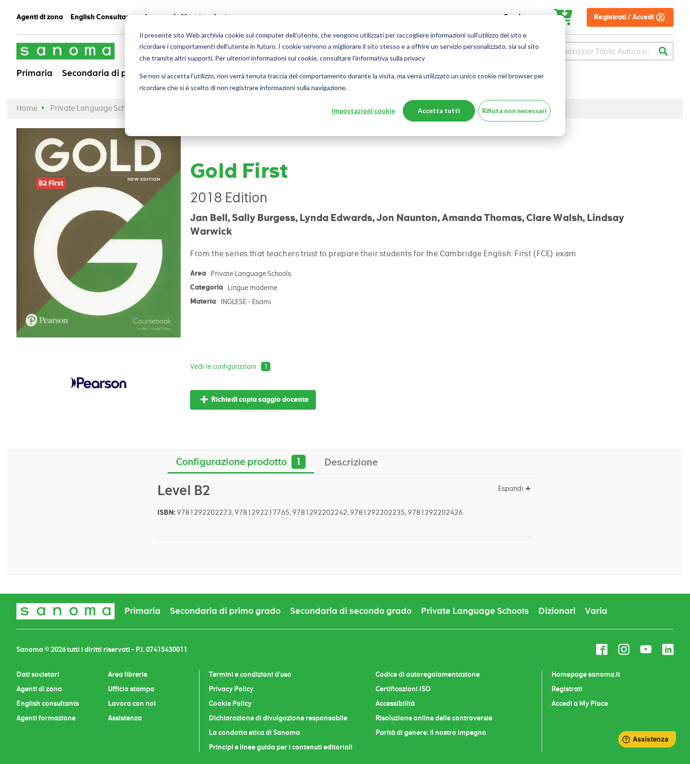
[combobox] (605, 51)
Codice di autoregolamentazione (428, 674)
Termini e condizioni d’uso (250, 674)
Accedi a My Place (580, 703)
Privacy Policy (231, 689)
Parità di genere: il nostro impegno (431, 732)
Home (27, 108)
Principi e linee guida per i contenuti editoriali (281, 747)
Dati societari (37, 674)
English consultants (47, 703)
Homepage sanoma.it (586, 674)
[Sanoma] (65, 51)
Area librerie (127, 674)
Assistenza (125, 718)
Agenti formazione (46, 718)
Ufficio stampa (131, 689)
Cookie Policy (230, 703)
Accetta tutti (439, 111)
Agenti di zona (39, 689)
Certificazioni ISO (403, 689)
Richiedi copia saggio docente (260, 399)
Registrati (567, 689)
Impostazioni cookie (363, 111)
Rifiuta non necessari (514, 111)
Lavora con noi (132, 703)
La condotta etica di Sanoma (254, 732)
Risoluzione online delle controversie (434, 718)
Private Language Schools (95, 108)
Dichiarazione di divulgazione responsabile (278, 718)
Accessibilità (395, 703)
